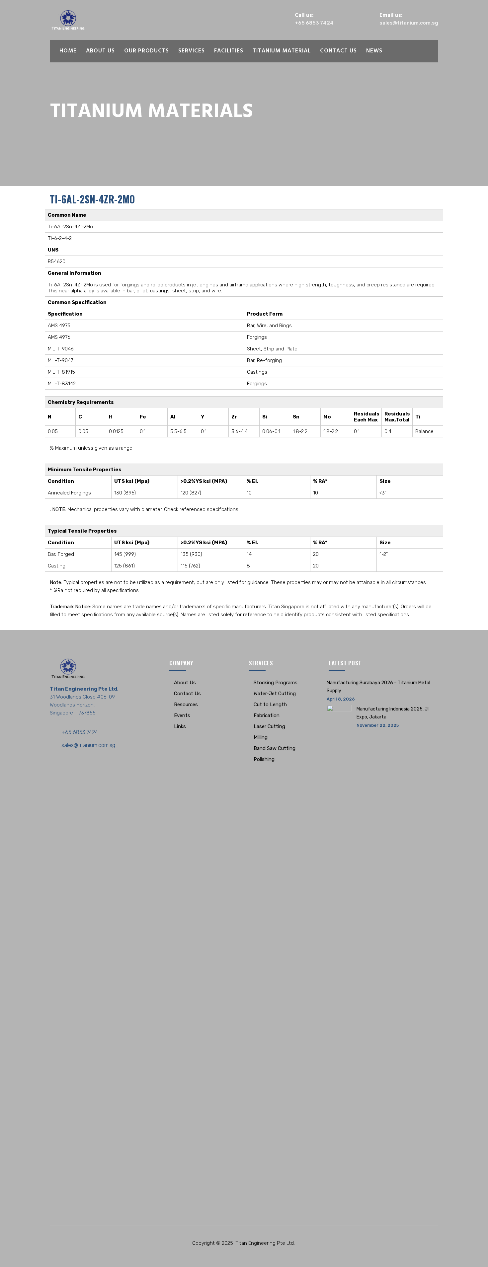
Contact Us (338, 50)
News (374, 50)
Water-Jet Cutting (275, 694)
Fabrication (267, 715)
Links (180, 726)
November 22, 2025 (378, 725)
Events (182, 715)
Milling (261, 737)
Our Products (146, 50)
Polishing (264, 759)
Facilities (228, 50)
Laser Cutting (269, 726)
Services (191, 50)
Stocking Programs (275, 683)
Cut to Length (270, 705)
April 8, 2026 (341, 699)
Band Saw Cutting (274, 748)
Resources (186, 705)
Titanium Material (282, 50)
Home (68, 50)
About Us (100, 50)
